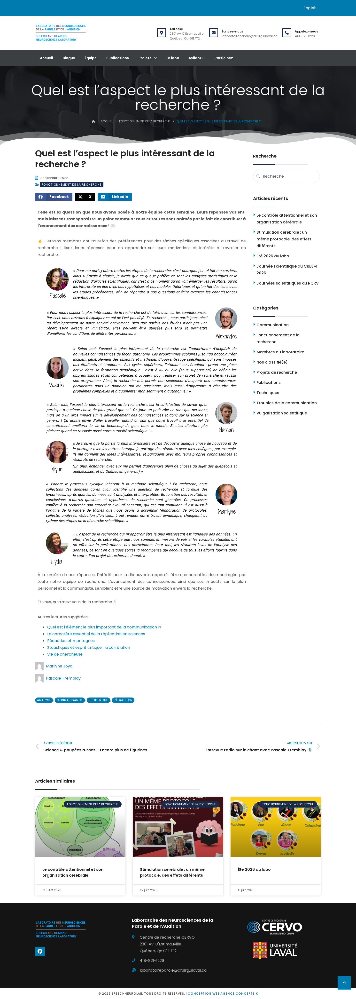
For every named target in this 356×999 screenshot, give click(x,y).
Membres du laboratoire (280, 352)
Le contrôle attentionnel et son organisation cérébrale (72, 872)
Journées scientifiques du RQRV (287, 283)
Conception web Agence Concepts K (223, 993)
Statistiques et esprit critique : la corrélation (88, 647)
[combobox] (286, 176)
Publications (117, 58)
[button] (53, 197)
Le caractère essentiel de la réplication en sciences (96, 634)
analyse (44, 700)
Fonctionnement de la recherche (144, 121)
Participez (224, 58)
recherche (98, 700)
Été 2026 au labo (272, 256)
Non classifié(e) (272, 362)
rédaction (123, 700)
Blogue (69, 58)
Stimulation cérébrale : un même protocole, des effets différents (283, 239)
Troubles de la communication (286, 403)
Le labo (172, 58)
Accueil (46, 58)
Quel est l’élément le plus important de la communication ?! (104, 627)
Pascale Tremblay (63, 678)
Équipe (91, 58)
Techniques (267, 393)
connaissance (70, 700)
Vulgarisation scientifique (281, 413)
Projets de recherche (276, 372)
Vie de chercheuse (65, 654)
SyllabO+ (197, 58)
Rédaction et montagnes (71, 640)
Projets (145, 58)
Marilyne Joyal (59, 666)
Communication (272, 325)
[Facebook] (40, 951)
